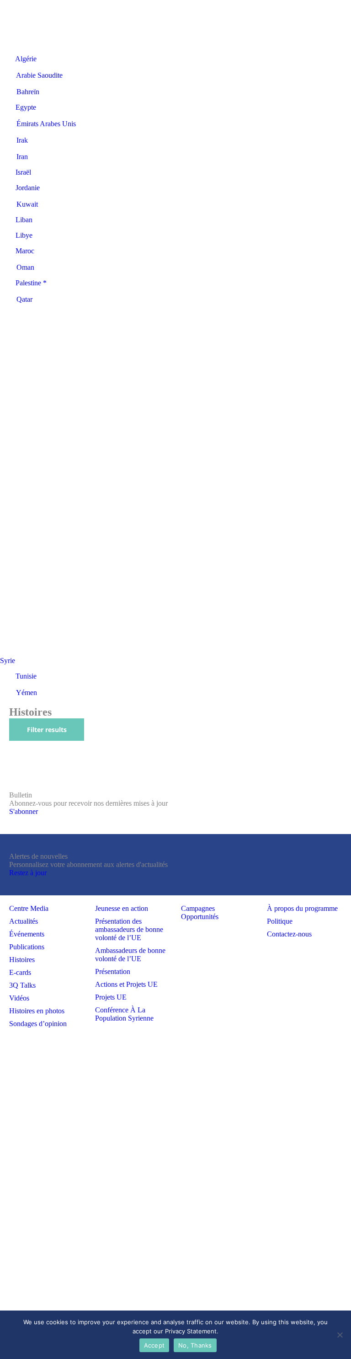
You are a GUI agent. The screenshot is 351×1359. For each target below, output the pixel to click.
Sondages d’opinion (38, 1023)
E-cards (20, 972)
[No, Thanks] (339, 1334)
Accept (154, 1345)
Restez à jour (28, 873)
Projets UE (111, 997)
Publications (26, 947)
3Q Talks (22, 985)
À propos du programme (302, 908)
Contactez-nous (289, 934)
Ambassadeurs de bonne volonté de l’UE (130, 955)
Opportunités (199, 916)
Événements (26, 934)
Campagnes (198, 908)
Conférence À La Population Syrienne (124, 1014)
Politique (279, 921)
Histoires (22, 959)
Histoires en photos (36, 1011)
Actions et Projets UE (126, 984)
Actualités (23, 921)
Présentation (112, 971)
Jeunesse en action (121, 908)
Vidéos (19, 998)
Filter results (47, 729)
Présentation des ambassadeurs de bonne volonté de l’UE (129, 929)
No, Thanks (195, 1345)
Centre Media (28, 908)
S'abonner (23, 811)
